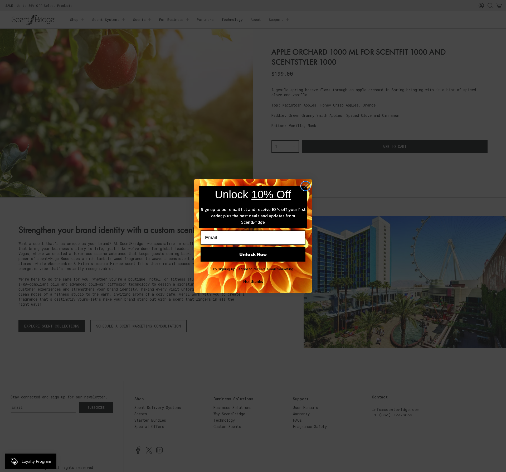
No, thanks (253, 281)
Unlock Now (253, 254)
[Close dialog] (305, 186)
